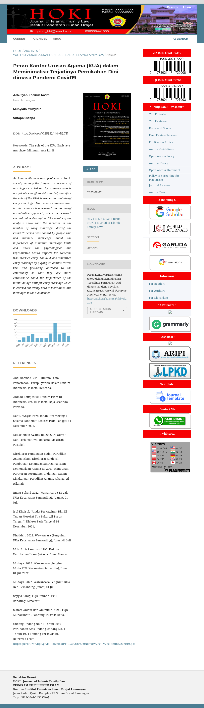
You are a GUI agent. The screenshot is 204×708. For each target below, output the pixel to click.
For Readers (157, 284)
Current (20, 38)
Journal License (159, 185)
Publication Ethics (161, 142)
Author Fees (157, 192)
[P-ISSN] (170, 101)
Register (172, 7)
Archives (40, 38)
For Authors (157, 291)
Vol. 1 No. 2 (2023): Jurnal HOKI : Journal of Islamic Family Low (58, 54)
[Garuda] (170, 252)
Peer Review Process (163, 135)
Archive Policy (158, 163)
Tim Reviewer (158, 121)
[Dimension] (170, 269)
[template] (170, 403)
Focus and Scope (160, 128)
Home (17, 50)
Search (182, 38)
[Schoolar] (170, 218)
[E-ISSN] (170, 74)
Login (187, 7)
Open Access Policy (161, 156)
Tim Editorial (158, 114)
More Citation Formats (100, 310)
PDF (92, 169)
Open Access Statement (164, 170)
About (58, 38)
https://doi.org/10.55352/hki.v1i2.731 (44, 133)
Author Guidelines (161, 149)
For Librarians (158, 298)
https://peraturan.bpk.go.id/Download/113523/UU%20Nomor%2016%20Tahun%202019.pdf (74, 644)
